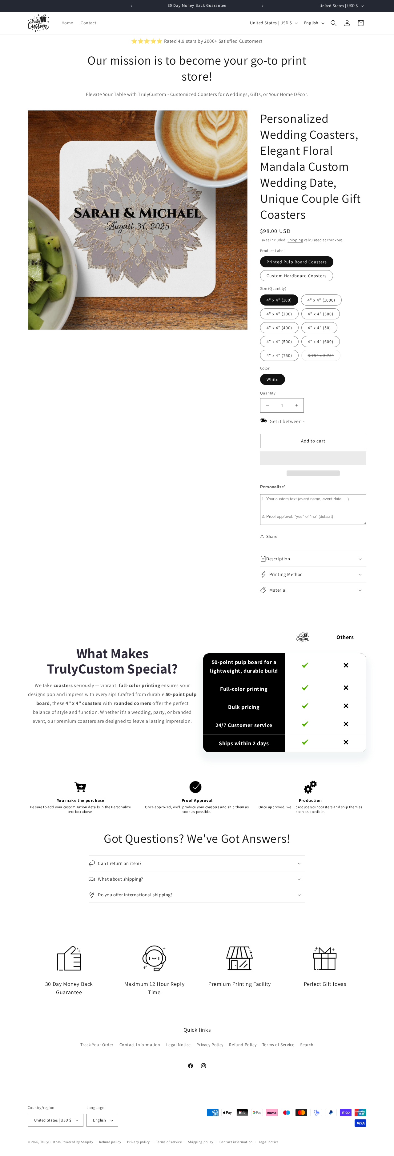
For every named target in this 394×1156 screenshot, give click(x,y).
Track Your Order (97, 1044)
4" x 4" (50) (319, 327)
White (273, 379)
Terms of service (169, 1142)
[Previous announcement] (131, 6)
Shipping (295, 240)
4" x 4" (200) (279, 314)
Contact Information (139, 1044)
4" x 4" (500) (279, 341)
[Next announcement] (262, 6)
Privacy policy (138, 1142)
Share (272, 536)
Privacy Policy (209, 1044)
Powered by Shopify (77, 1142)
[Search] (333, 23)
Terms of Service (278, 1044)
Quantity (267, 393)
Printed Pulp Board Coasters (297, 262)
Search (307, 1044)
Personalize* (273, 487)
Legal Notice (178, 1044)
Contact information (236, 1142)
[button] (313, 458)
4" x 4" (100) (279, 300)
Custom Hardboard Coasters (297, 275)
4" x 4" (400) (279, 327)
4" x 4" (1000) (321, 300)
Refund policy (110, 1142)
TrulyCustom (50, 1142)
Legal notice (269, 1142)
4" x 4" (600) (320, 341)
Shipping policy (201, 1142)
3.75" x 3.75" (324, 356)
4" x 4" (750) (279, 355)
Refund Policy (242, 1044)
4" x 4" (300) (320, 314)
